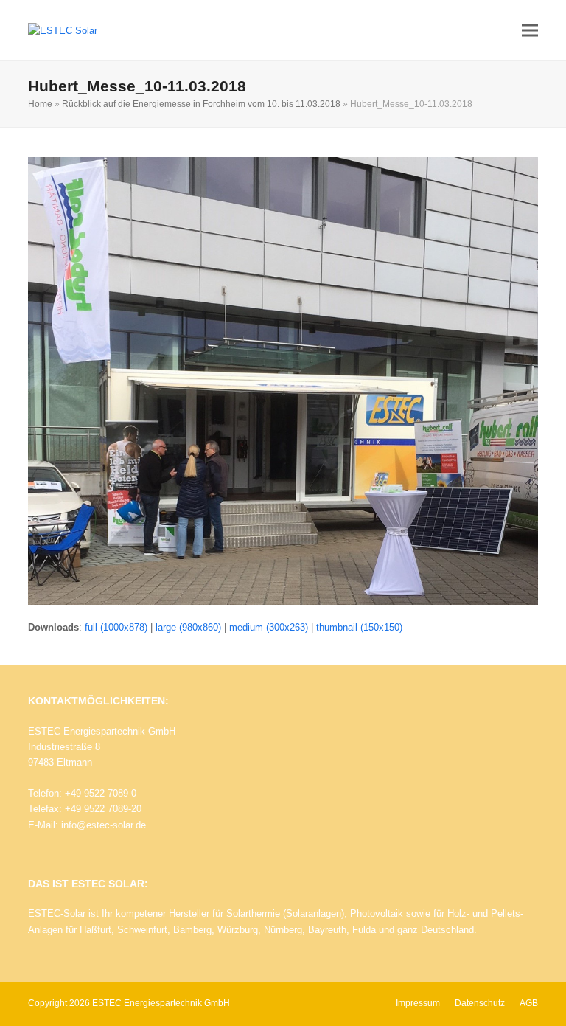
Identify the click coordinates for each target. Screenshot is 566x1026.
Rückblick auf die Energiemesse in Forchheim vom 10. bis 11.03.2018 (201, 104)
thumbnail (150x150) (359, 627)
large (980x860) (188, 627)
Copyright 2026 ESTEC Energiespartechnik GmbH (129, 1003)
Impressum (418, 1003)
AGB (529, 1003)
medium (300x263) (268, 627)
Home (40, 104)
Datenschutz (480, 1003)
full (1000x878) (116, 627)
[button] (530, 30)
